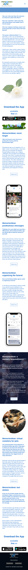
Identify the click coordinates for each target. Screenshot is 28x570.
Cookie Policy (18, 563)
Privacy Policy (10, 563)
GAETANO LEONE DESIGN (17, 566)
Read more (14, 174)
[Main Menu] (25, 3)
